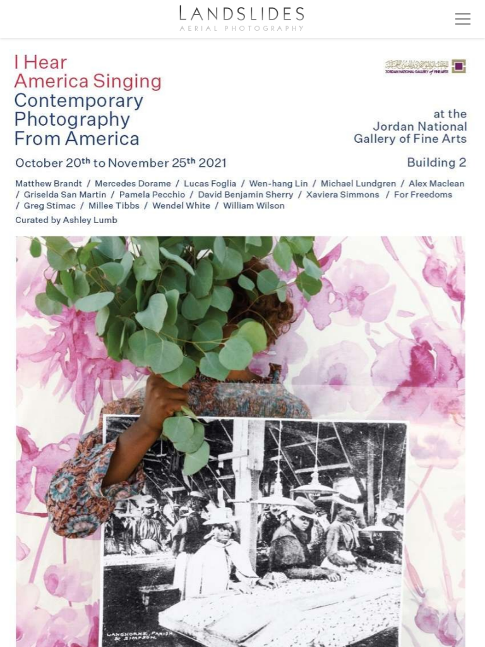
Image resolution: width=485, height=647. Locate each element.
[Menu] (463, 19)
